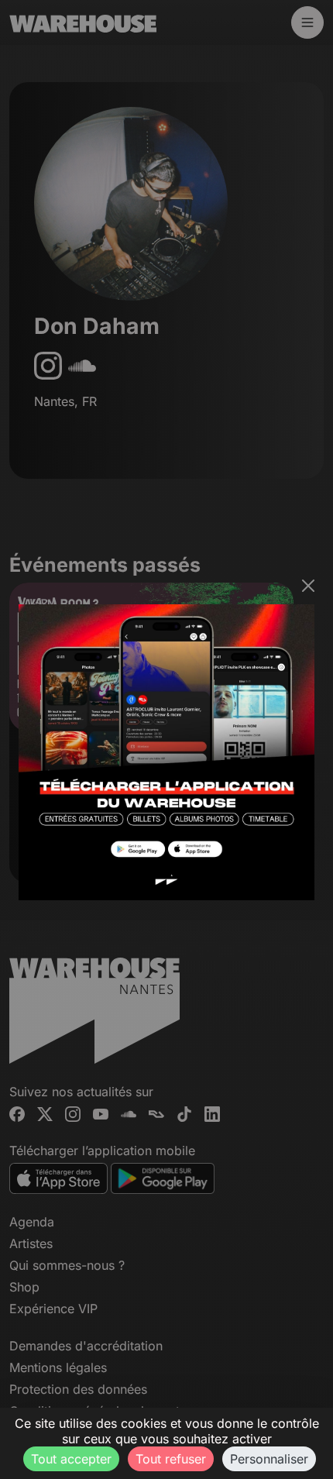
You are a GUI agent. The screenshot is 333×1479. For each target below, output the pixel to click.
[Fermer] (308, 585)
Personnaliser (269, 1459)
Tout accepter (71, 1459)
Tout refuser (171, 1459)
